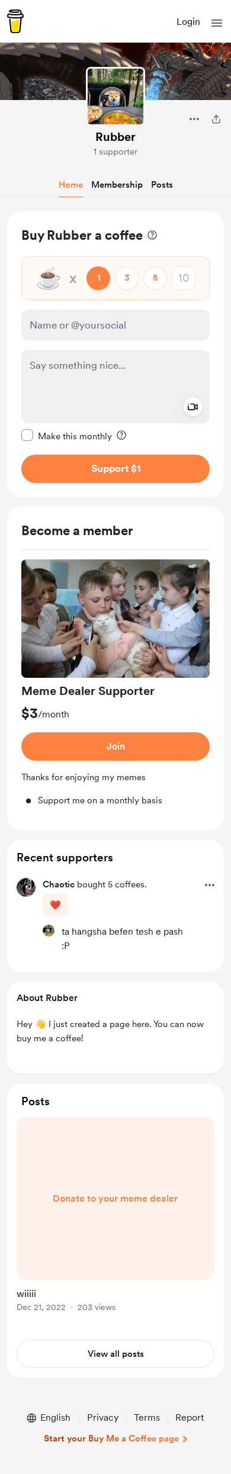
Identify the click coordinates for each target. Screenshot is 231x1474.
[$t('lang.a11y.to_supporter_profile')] (48, 930)
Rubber (115, 137)
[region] (115, 354)
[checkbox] (66, 435)
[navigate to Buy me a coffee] (15, 21)
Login (188, 21)
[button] (217, 23)
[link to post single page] (115, 1216)
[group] (115, 683)
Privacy (102, 1417)
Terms (147, 1417)
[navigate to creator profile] (115, 96)
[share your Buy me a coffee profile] (216, 119)
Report (189, 1417)
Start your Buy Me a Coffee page (111, 1438)
